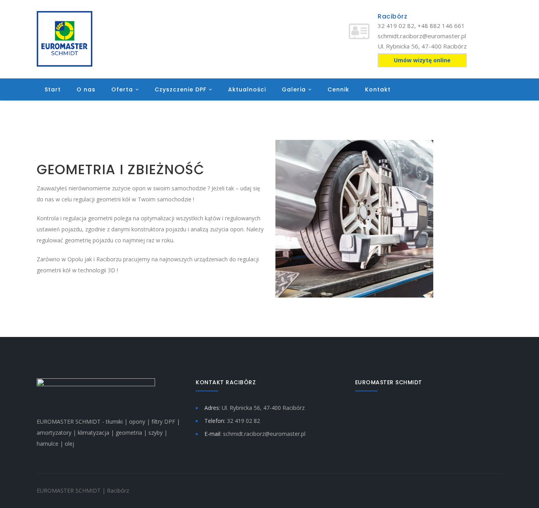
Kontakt (378, 89)
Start (53, 89)
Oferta (122, 89)
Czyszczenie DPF (180, 89)
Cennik (338, 89)
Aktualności (247, 89)
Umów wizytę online (422, 60)
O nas (86, 89)
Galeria (294, 89)
